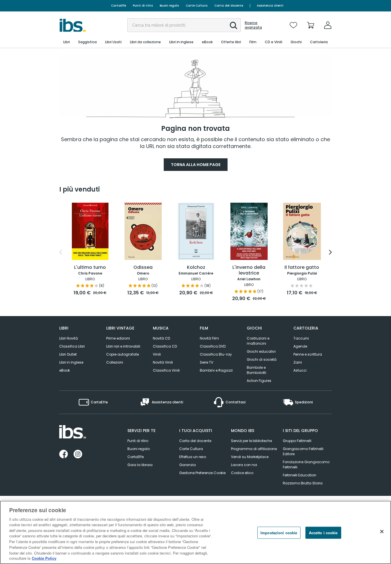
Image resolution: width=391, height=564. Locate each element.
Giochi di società (262, 359)
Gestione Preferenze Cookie (202, 472)
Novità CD (161, 338)
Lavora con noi (244, 464)
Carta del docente (228, 5)
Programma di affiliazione (254, 448)
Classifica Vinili (166, 370)
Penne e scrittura (307, 354)
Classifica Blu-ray (216, 354)
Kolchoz (196, 268)
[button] (233, 25)
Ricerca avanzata (253, 25)
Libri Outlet (68, 354)
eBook (64, 370)
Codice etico (242, 472)
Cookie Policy (44, 558)
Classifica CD (165, 346)
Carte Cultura (197, 5)
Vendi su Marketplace (249, 456)
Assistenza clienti (270, 5)
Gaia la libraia (140, 464)
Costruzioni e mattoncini (258, 341)
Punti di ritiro (143, 5)
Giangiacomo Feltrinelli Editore (303, 451)
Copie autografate (122, 354)
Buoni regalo (169, 5)
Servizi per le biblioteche (251, 440)
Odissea (143, 268)
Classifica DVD (213, 346)
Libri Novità (68, 338)
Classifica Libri (72, 346)
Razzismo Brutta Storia (303, 483)
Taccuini (301, 338)
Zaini (297, 362)
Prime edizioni (118, 338)
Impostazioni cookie (278, 532)
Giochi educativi (261, 351)
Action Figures (259, 380)
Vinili (157, 354)
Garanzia (187, 464)
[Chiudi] (382, 531)
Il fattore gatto (302, 268)
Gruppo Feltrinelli (297, 440)
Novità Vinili (163, 362)
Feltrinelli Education (299, 475)
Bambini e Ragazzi (216, 370)
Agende (300, 346)
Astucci (300, 370)
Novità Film (209, 338)
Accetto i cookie (323, 532)
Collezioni (114, 362)
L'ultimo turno (90, 268)
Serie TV (206, 362)
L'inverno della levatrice (248, 270)
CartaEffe (118, 5)
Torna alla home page (195, 164)
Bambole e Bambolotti (256, 370)
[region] (195, 532)
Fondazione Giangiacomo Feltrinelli (306, 465)
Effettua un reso (192, 456)
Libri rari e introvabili (123, 346)
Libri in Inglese (71, 362)
